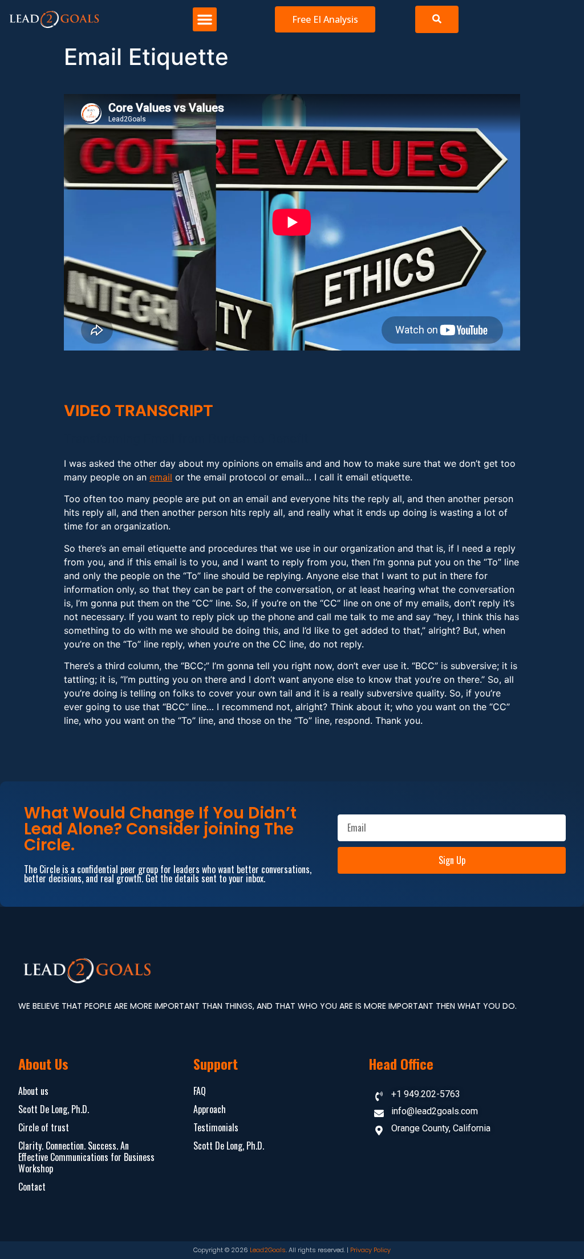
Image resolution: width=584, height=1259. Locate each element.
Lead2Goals (268, 1249)
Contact (32, 1186)
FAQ (199, 1091)
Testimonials (215, 1127)
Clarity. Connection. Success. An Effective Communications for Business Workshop (86, 1157)
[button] (205, 19)
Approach (209, 1109)
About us (33, 1091)
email (160, 477)
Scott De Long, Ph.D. (53, 1109)
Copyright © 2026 (221, 1249)
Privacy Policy (370, 1249)
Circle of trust (43, 1127)
